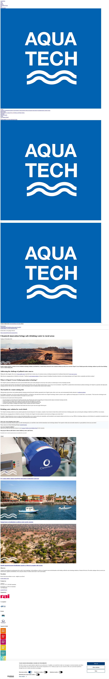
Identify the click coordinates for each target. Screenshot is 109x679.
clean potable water (21, 374)
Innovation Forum (4, 5)
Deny (96, 671)
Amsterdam (3, 1)
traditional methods (81, 392)
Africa (16, 332)
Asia (1, 2)
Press (2, 7)
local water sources (73, 374)
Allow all (96, 663)
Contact (4, 7)
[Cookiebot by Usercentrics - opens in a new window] (10, 676)
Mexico (2, 4)
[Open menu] (1, 222)
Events (2, 109)
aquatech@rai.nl (4, 589)
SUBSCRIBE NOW (5, 578)
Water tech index (4, 115)
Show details (22, 676)
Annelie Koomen (23, 424)
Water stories (3, 111)
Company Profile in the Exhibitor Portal (29, 428)
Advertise (2, 113)
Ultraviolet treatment (11, 332)
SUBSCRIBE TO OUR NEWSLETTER (9, 119)
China (2, 3)
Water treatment (4, 332)
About (2, 116)
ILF (1, 6)
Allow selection (96, 667)
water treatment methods (34, 376)
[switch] (45, 672)
